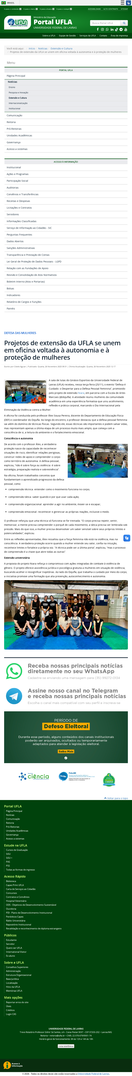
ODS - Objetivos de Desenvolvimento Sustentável (31, 904)
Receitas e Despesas (18, 201)
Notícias (42, 48)
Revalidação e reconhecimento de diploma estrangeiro (34, 928)
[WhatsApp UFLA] (66, 671)
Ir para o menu (30, 9)
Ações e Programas (18, 174)
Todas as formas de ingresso (20, 869)
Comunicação (14, 115)
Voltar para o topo (117, 798)
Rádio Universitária (15, 920)
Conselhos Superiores (17, 967)
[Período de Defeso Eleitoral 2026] (66, 737)
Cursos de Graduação (17, 850)
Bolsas (10, 288)
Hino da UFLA (13, 986)
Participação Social (17, 180)
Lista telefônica (66, 1046)
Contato (103, 35)
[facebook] (98, 29)
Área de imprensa (119, 35)
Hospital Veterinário (16, 900)
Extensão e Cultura (61, 48)
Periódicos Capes (14, 916)
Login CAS (11, 1014)
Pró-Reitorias (14, 128)
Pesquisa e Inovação (18, 92)
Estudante (11, 940)
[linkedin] (112, 29)
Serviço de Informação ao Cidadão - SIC (29, 228)
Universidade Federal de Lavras (93, 1074)
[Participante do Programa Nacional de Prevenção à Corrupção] (109, 779)
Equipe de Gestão (67, 35)
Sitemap (124, 9)
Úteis (8, 1006)
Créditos (10, 1010)
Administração (13, 971)
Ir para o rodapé (64, 9)
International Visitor (16, 951)
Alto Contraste (110, 9)
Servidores (13, 214)
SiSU (8, 853)
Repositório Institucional (18, 924)
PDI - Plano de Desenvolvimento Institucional (29, 912)
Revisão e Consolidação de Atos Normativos (32, 275)
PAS (8, 861)
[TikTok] (117, 29)
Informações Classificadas (21, 221)
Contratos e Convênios (17, 897)
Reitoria (11, 122)
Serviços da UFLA (87, 35)
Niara (81, 393)
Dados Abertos (15, 241)
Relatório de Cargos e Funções (24, 301)
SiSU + (9, 857)
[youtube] (126, 29)
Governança (13, 142)
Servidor (10, 944)
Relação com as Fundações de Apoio (27, 268)
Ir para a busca (47, 9)
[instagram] (102, 29)
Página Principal (16, 75)
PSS (8, 865)
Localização (12, 982)
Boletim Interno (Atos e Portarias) (26, 281)
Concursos (11, 893)
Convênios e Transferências (22, 194)
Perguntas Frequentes (19, 234)
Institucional (14, 108)
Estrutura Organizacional (18, 975)
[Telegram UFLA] (66, 696)
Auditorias (13, 187)
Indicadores (13, 295)
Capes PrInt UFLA (15, 885)
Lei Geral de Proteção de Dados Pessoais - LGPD (34, 261)
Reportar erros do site (17, 1002)
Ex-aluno (10, 955)
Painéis (11, 308)
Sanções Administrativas (21, 248)
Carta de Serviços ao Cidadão (21, 889)
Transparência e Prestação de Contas (28, 254)
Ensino (12, 87)
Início (32, 48)
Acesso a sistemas (17, 149)
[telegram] (121, 29)
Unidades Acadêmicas (19, 135)
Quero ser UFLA (14, 947)
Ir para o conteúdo (12, 9)
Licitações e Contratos (19, 207)
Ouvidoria (11, 908)
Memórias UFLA (14, 990)
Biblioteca (11, 881)
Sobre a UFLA (48, 35)
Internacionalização (18, 103)
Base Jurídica (12, 979)
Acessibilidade (94, 9)
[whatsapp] (107, 29)
